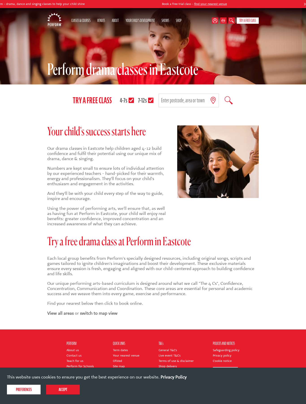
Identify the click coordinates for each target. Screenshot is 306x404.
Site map (119, 366)
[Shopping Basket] (223, 20)
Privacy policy (222, 355)
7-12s (142, 100)
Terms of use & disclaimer (176, 361)
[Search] (231, 20)
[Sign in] (216, 20)
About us (73, 350)
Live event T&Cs (170, 355)
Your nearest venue (126, 355)
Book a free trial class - (172, 4)
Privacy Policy (174, 377)
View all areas (60, 313)
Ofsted (117, 361)
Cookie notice (222, 361)
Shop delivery (168, 366)
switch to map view (99, 313)
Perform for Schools (80, 366)
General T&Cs (168, 350)
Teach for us (75, 361)
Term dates (120, 350)
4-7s (123, 100)
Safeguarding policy (226, 350)
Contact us (74, 355)
